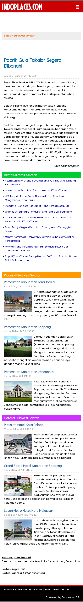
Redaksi (50, 589)
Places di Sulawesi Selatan (22, 275)
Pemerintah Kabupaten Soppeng (27, 327)
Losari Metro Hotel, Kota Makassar (28, 511)
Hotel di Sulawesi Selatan (21, 418)
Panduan (63, 589)
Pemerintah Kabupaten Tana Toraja (29, 282)
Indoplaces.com (31, 589)
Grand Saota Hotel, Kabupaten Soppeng (33, 466)
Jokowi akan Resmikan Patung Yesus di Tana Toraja (36, 190)
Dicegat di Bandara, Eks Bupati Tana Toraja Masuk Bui (37, 206)
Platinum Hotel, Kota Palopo (24, 425)
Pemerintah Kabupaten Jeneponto (29, 372)
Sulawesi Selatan (24, 35)
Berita (7, 35)
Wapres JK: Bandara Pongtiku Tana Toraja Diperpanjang (38, 211)
